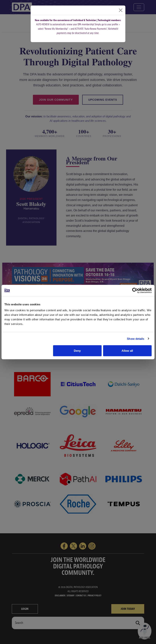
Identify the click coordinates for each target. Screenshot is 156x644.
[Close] (120, 10)
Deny (77, 350)
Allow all (127, 350)
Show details (135, 338)
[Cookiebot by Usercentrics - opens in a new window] (135, 290)
